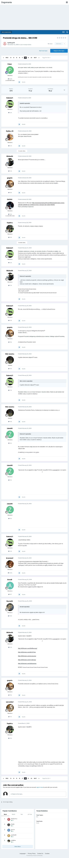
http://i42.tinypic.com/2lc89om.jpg (27, 648)
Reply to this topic (59, 50)
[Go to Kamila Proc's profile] (8, 819)
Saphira (10, 223)
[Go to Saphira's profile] (10, 228)
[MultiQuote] (19, 82)
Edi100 (9, 199)
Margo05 (12, 42)
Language (22, 853)
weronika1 (9, 702)
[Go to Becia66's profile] (10, 607)
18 (25, 57)
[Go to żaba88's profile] (10, 434)
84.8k (10, 78)
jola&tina (13, 840)
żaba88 (10, 428)
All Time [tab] (30, 814)
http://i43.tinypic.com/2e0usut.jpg (27, 663)
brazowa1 (9, 558)
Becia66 (10, 601)
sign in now (40, 787)
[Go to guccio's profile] (8, 830)
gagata (9, 178)
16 (19, 57)
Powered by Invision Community (34, 855)
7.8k (10, 192)
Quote (23, 82)
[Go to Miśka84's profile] (10, 162)
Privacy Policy (32, 853)
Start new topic (43, 50)
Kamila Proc (14, 818)
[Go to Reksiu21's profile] (10, 104)
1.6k (10, 443)
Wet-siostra (9, 354)
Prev (7, 57)
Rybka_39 (9, 131)
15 (16, 57)
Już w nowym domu (25, 44)
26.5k (10, 572)
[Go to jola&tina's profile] (8, 841)
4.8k (10, 368)
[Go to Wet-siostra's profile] (10, 360)
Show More (18, 846)
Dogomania (6, 2)
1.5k (10, 716)
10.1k (10, 214)
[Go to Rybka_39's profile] (10, 137)
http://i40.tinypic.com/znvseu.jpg (27, 656)
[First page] (3, 58)
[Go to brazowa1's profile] (10, 564)
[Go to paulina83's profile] (8, 835)
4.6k (10, 237)
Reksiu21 (9, 98)
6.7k (10, 145)
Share (51, 43)
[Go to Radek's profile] (8, 824)
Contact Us (40, 853)
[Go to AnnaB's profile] (10, 585)
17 (22, 57)
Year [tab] (22, 814)
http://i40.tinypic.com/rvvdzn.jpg (27, 659)
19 (28, 57)
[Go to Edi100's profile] (10, 205)
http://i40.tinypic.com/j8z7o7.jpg (27, 652)
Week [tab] (5, 814)
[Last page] (39, 58)
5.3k (10, 171)
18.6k (10, 616)
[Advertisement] (34, 17)
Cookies (47, 853)
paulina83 (13, 835)
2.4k (10, 112)
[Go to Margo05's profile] (5, 44)
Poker (10, 64)
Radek (12, 824)
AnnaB (9, 579)
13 (10, 57)
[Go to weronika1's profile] (10, 708)
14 (13, 57)
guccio (13, 829)
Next (35, 57)
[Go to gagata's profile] (10, 184)
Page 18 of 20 (46, 57)
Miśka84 (9, 156)
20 (31, 57)
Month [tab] (13, 814)
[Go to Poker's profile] (10, 70)
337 (10, 594)
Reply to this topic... (17, 794)
